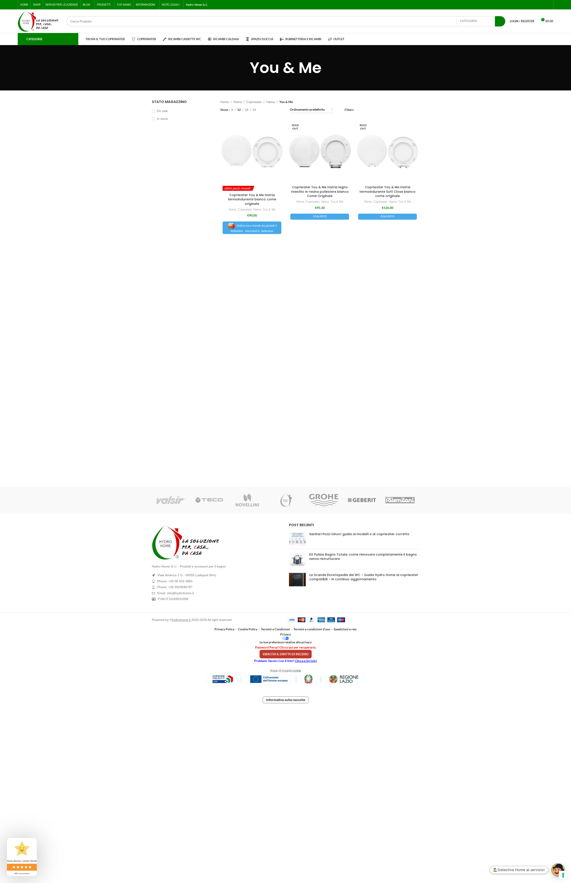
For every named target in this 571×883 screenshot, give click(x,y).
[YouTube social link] (542, 5)
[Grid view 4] (280, 110)
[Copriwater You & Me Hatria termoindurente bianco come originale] (252, 151)
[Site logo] (38, 21)
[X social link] (532, 5)
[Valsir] (171, 500)
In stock (162, 119)
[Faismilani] (400, 500)
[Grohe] (324, 500)
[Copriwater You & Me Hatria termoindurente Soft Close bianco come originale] (387, 151)
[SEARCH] (500, 21)
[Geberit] (362, 500)
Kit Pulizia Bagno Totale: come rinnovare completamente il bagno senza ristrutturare (363, 556)
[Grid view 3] (273, 110)
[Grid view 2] (266, 110)
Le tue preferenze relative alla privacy (286, 642)
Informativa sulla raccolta (285, 700)
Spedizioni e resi (345, 629)
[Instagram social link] (537, 5)
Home (224, 102)
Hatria (270, 102)
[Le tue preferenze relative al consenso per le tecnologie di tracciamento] (563, 875)
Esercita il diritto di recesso (285, 654)
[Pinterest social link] (548, 5)
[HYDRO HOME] (285, 500)
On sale (162, 111)
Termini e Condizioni (275, 629)
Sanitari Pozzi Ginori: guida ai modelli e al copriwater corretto (359, 534)
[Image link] (217, 542)
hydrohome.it (181, 620)
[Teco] (209, 500)
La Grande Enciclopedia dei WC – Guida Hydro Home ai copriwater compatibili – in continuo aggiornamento (363, 577)
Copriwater (254, 102)
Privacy (285, 634)
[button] (558, 870)
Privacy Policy (224, 629)
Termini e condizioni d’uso (311, 629)
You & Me (269, 209)
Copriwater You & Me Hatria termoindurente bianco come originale (252, 199)
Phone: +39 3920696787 (175, 587)
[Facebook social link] (526, 5)
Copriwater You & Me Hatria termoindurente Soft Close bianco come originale (387, 191)
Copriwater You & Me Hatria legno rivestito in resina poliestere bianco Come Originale (320, 191)
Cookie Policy (247, 629)
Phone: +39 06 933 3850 (175, 581)
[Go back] (244, 67)
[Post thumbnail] (297, 539)
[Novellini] (247, 500)
